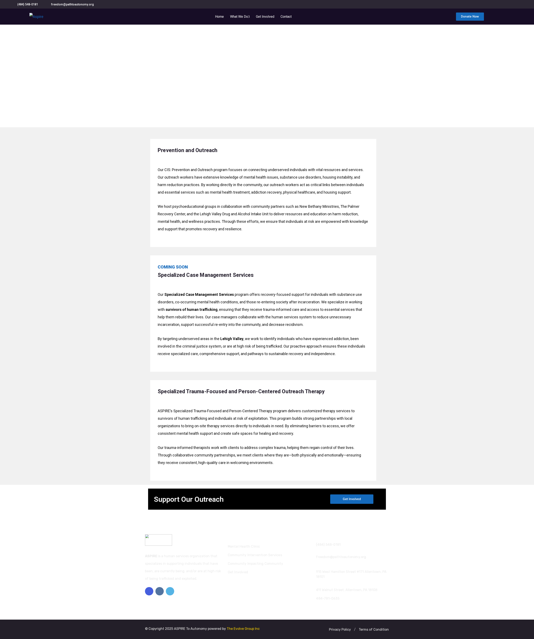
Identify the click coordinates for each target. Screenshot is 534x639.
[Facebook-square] (149, 591)
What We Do (239, 17)
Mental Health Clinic (244, 546)
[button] (355, 629)
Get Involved (265, 17)
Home (219, 17)
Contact (286, 17)
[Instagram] (159, 591)
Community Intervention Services (255, 555)
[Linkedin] (170, 591)
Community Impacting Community (255, 564)
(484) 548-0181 (27, 4)
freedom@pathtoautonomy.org (72, 4)
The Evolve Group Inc (243, 629)
